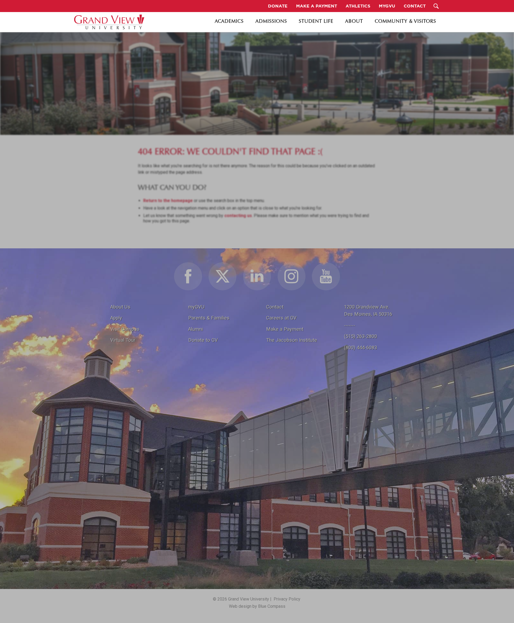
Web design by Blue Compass (257, 606)
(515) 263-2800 (360, 336)
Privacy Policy (287, 599)
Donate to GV (203, 340)
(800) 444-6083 (360, 347)
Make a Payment (284, 329)
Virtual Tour (122, 340)
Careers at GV (281, 318)
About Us (120, 307)
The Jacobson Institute (291, 340)
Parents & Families (208, 318)
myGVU (196, 307)
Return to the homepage (168, 200)
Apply (116, 318)
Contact (275, 307)
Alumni (195, 329)
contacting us (238, 215)
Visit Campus (124, 329)
